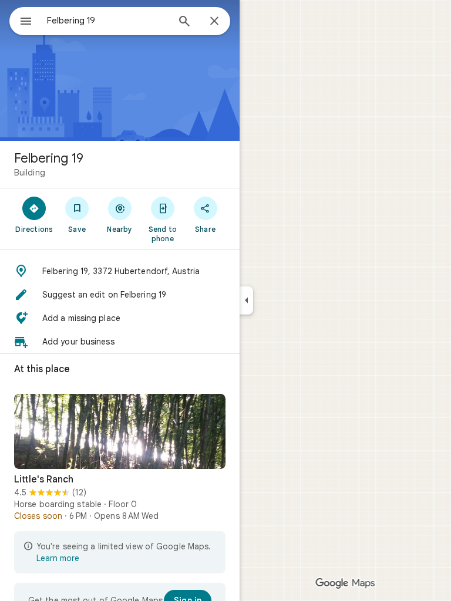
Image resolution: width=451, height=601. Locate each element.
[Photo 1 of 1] (120, 431)
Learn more (57, 558)
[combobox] (107, 20)
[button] (120, 271)
